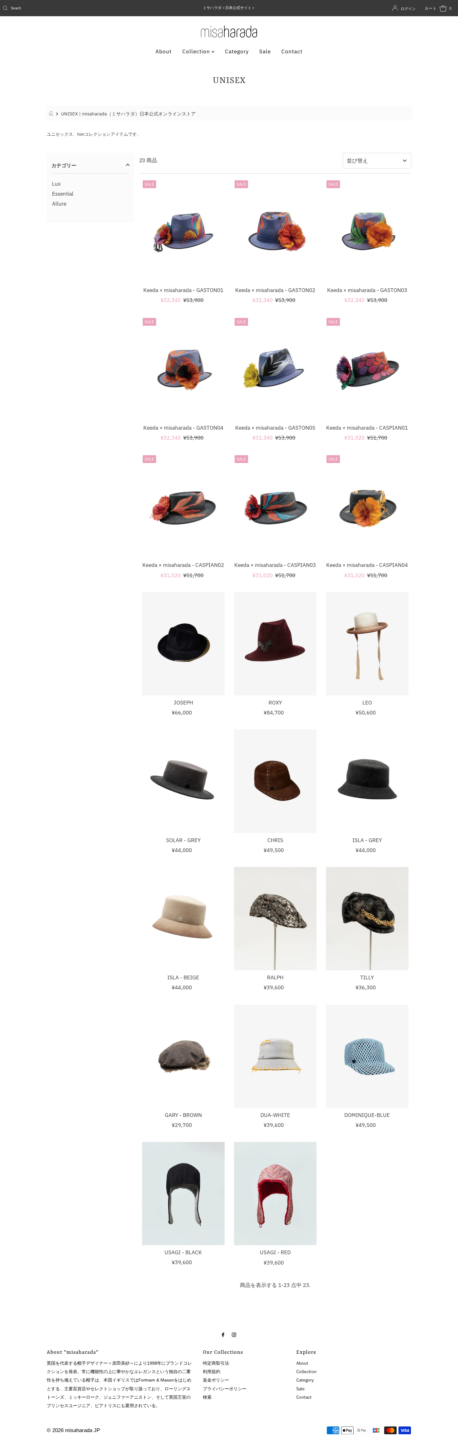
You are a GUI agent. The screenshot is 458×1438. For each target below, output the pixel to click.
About (163, 51)
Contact (292, 51)
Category (237, 51)
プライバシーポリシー (224, 1389)
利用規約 (211, 1371)
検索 (207, 1397)
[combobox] (74, 8)
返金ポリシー (216, 1380)
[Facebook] (223, 1334)
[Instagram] (234, 1334)
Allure (59, 203)
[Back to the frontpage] (52, 113)
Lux (56, 183)
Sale (265, 51)
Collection (197, 51)
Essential (63, 193)
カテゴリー (63, 165)
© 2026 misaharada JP (73, 1430)
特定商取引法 (216, 1363)
